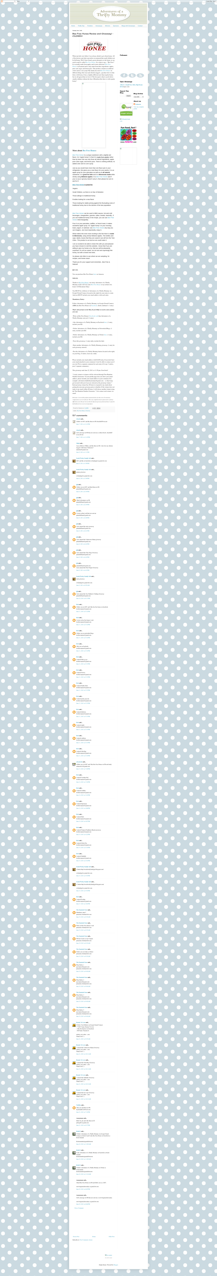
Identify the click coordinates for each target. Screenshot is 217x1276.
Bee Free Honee (90, 62)
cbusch (78, 419)
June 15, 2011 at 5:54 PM (83, 876)
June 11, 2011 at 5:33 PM (83, 664)
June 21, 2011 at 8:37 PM (83, 1125)
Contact (140, 26)
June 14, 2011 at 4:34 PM (83, 847)
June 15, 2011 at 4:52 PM (83, 860)
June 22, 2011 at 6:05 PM (83, 1189)
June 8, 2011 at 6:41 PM (82, 531)
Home (73, 26)
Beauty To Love (80, 1022)
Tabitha (78, 1105)
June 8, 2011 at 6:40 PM (82, 518)
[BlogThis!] (95, 408)
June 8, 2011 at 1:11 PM (82, 452)
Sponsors (116, 26)
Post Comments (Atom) (86, 1240)
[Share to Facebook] (98, 408)
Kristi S (78, 1131)
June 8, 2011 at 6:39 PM (82, 491)
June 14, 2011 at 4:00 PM (83, 808)
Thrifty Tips (81, 26)
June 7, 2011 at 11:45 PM (83, 437)
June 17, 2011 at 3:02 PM (83, 904)
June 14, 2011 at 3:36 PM (83, 782)
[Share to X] (96, 408)
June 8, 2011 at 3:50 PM (82, 463)
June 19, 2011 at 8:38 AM (83, 917)
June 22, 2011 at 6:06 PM (83, 1204)
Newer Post (76, 1236)
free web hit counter (108, 1257)
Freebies (90, 26)
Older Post (111, 1236)
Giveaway (87, 410)
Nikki (78, 443)
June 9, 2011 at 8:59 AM (83, 585)
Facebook (94, 305)
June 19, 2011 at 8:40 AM (83, 971)
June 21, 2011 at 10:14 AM (83, 1054)
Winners (107, 26)
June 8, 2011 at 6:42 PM (82, 544)
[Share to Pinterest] (99, 408)
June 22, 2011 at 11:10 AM (83, 1174)
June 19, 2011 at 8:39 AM (83, 930)
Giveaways (99, 26)
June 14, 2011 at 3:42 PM (83, 795)
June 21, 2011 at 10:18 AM (83, 1084)
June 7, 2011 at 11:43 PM (83, 424)
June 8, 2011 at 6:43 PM (82, 570)
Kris (77, 604)
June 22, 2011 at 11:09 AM (83, 1144)
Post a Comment (79, 1208)
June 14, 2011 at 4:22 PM (83, 834)
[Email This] (93, 408)
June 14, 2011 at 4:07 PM (83, 821)
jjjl (77, 484)
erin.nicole (79, 762)
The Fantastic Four (81, 910)
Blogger (116, 1265)
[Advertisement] (93, 1222)
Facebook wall (93, 316)
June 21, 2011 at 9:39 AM (83, 1039)
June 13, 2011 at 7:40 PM (83, 769)
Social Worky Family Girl (83, 458)
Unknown (138, 104)
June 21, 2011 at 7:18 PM (83, 1112)
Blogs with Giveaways (128, 26)
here (95, 274)
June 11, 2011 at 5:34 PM (83, 756)
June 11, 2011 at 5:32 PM (83, 611)
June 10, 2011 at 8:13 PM (83, 598)
